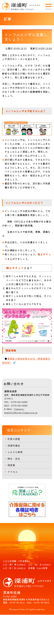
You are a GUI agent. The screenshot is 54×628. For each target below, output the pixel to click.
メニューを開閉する (48, 6)
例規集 (11, 465)
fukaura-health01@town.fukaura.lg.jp (21, 410)
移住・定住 (13, 458)
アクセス (12, 472)
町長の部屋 (13, 439)
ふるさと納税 (15, 452)
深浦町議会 (13, 445)
